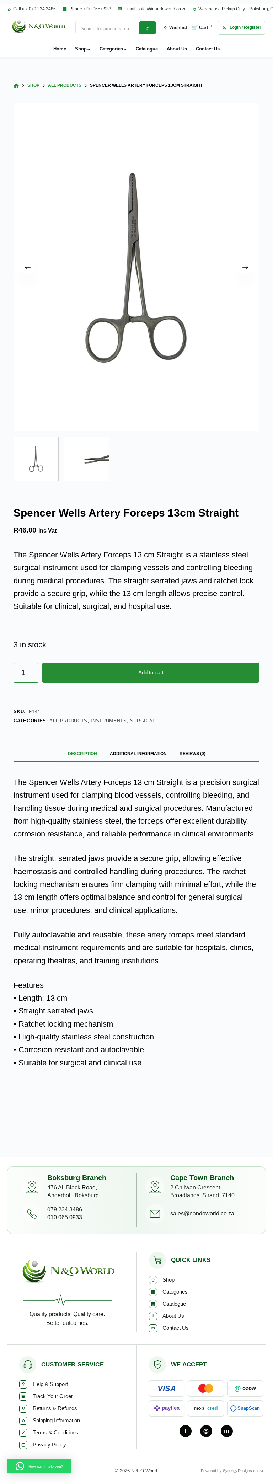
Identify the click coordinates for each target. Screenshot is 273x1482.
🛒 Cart (202, 27)
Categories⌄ (113, 49)
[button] (39, 1466)
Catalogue (147, 49)
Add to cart (151, 672)
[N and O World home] (67, 1273)
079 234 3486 (64, 1210)
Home (59, 49)
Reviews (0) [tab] (192, 753)
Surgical (142, 720)
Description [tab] (82, 753)
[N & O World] (38, 27)
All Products (68, 720)
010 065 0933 (64, 1217)
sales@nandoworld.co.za (202, 1213)
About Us (177, 49)
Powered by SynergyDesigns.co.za (232, 1470)
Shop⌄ (83, 49)
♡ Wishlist (175, 27)
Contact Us (208, 49)
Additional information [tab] (138, 753)
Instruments (109, 720)
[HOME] (16, 86)
